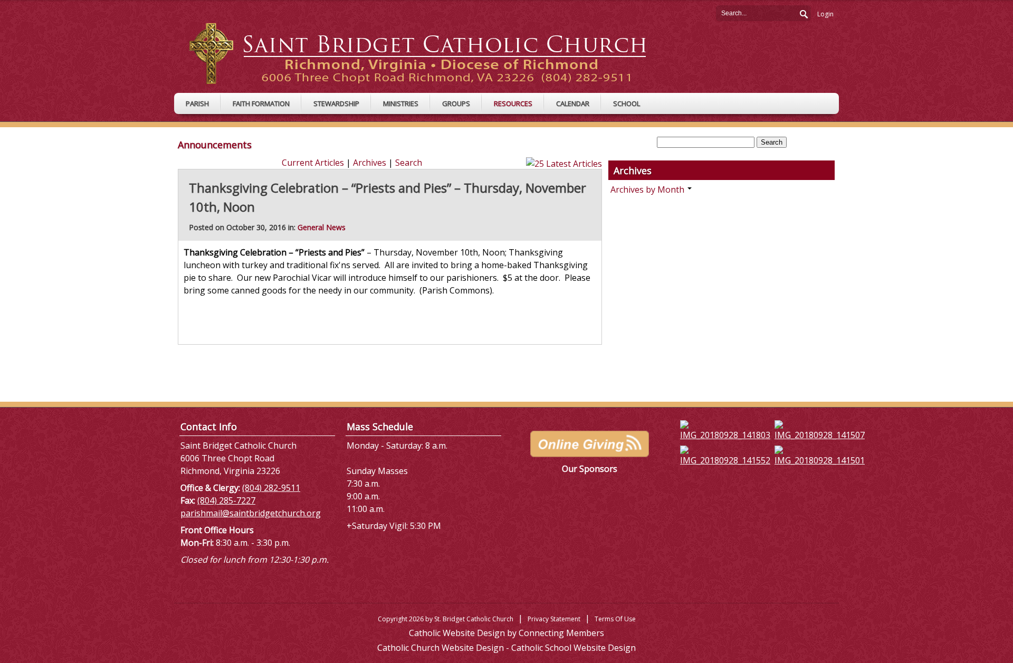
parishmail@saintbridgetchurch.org (250, 513)
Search (803, 12)
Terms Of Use (615, 618)
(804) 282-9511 (271, 488)
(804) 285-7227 (226, 500)
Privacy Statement (554, 618)
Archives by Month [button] (648, 189)
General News (322, 227)
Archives (369, 162)
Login (825, 14)
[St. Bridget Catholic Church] (426, 53)
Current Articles (313, 162)
